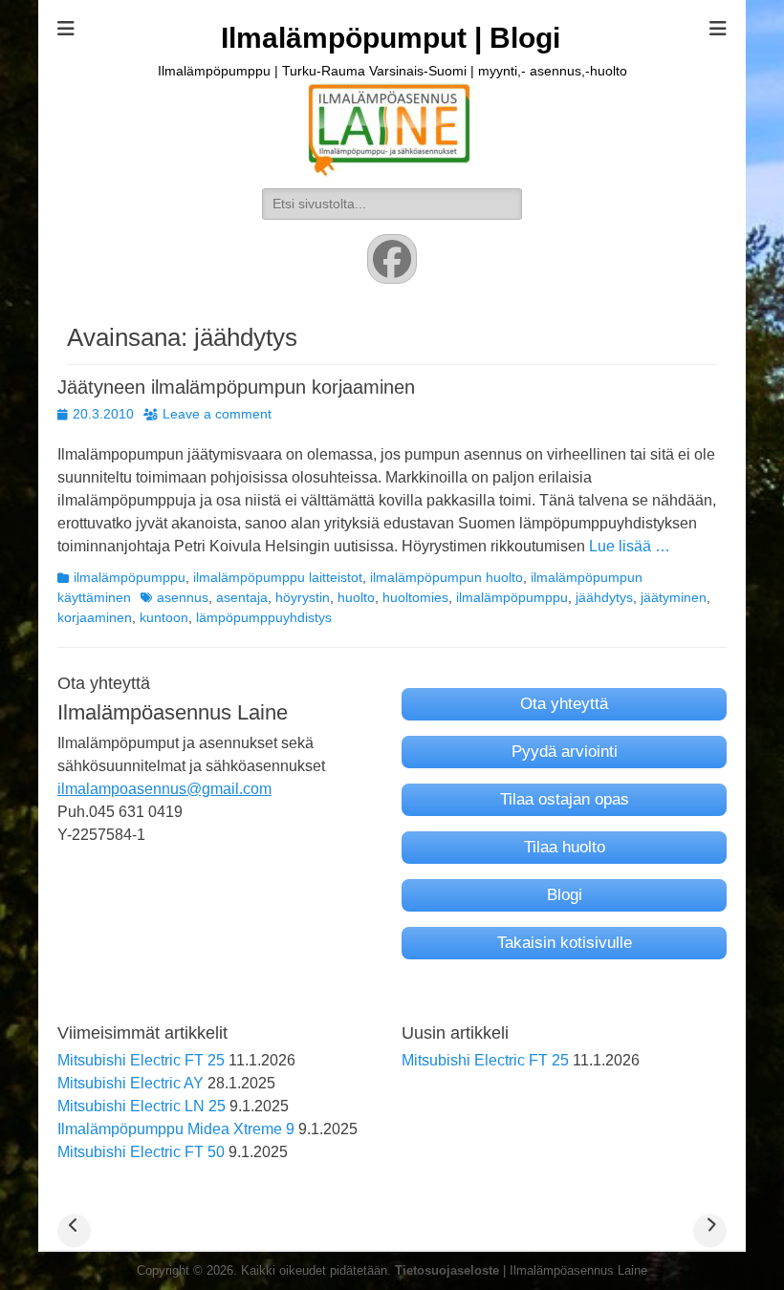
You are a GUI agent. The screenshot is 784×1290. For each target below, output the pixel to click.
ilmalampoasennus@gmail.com (164, 789)
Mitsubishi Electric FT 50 (141, 1152)
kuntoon (164, 617)
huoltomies (415, 597)
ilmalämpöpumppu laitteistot (277, 577)
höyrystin (302, 597)
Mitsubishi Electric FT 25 (141, 1060)
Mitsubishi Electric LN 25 (141, 1106)
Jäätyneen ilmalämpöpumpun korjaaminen (236, 387)
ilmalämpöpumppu (129, 577)
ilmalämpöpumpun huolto (446, 577)
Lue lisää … (629, 546)
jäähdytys (604, 597)
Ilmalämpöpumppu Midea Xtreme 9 (175, 1129)
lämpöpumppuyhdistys (264, 617)
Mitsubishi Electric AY (130, 1083)
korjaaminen (94, 617)
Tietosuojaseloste (447, 1270)
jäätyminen (674, 597)
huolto (356, 597)
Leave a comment (217, 413)
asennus (182, 597)
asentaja (242, 597)
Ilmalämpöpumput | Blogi (390, 38)
